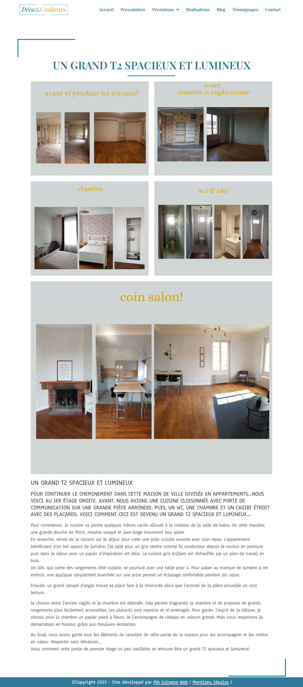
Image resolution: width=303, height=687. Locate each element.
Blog (221, 9)
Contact (273, 9)
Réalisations (197, 9)
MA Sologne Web (170, 682)
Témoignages (245, 9)
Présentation (132, 9)
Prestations (163, 9)
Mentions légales (210, 682)
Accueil (106, 9)
